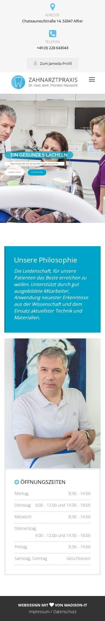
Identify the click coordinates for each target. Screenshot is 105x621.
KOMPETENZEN (37, 172)
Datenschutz (64, 611)
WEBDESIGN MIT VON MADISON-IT (52, 605)
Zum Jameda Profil (54, 63)
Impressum (39, 611)
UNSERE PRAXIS (14, 172)
